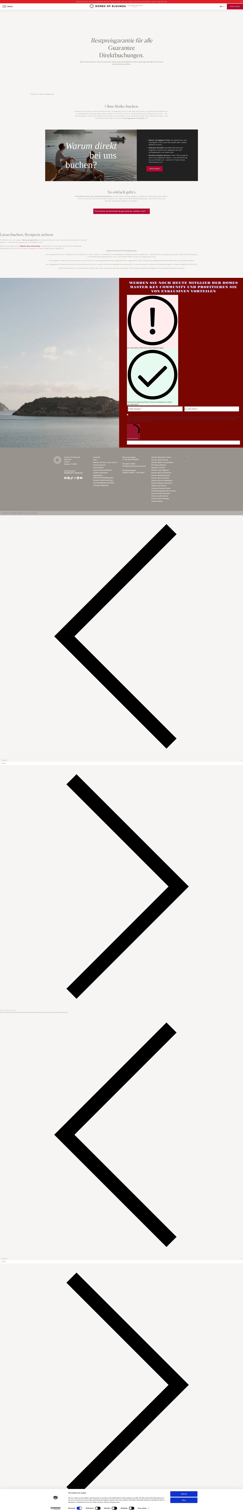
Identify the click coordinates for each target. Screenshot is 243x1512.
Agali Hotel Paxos (159, 485)
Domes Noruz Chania (160, 478)
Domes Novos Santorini (161, 472)
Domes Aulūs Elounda (160, 493)
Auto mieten (98, 467)
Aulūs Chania (156, 501)
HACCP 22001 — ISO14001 (133, 472)
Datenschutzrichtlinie (102, 470)
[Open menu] (4, 6)
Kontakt (96, 457)
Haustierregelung (100, 485)
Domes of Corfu (158, 467)
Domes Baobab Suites (160, 475)
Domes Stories (99, 465)
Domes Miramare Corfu (161, 457)
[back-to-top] (185, 458)
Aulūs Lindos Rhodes (160, 498)
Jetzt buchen (235, 6)
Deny (184, 1500)
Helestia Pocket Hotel (160, 488)
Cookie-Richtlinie (100, 472)
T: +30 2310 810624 (130, 459)
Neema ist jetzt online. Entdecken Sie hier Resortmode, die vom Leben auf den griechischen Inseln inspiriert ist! (121, 1)
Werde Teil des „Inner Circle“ (105, 462)
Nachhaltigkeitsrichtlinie (103, 483)
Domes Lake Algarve (160, 470)
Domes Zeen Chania (159, 460)
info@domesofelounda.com (134, 466)
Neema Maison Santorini (161, 483)
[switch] (98, 1508)
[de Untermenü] (224, 6)
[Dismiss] (241, 1)
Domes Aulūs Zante (159, 496)
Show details (142, 1508)
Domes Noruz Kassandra (161, 480)
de (221, 6)
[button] (121, 211)
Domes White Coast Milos (162, 462)
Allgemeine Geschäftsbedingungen (103, 476)
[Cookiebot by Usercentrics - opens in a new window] (55, 1508)
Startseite (34, 94)
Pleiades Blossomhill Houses (163, 491)
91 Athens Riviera (158, 465)
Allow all (184, 1494)
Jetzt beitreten (132, 438)
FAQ (95, 460)
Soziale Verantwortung (103, 480)
